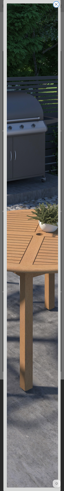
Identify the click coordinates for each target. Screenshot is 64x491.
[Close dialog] (56, 4)
